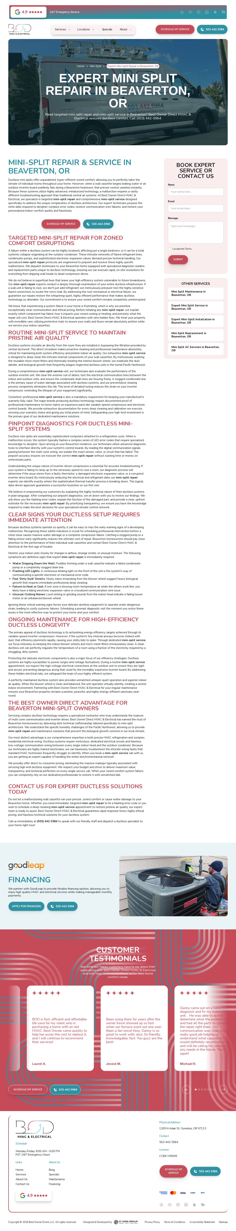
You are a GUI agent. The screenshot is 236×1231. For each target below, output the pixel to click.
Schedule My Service (175, 29)
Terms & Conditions (174, 1222)
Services (21, 1174)
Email (171, 201)
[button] (63, 29)
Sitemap (223, 1222)
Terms (188, 249)
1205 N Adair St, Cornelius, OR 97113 (182, 1128)
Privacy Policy (152, 1222)
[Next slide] (223, 1089)
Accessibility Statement (202, 1222)
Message (173, 218)
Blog (52, 1170)
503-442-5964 (168, 1142)
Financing (54, 1184)
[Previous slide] (186, 1089)
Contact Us (22, 1184)
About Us (21, 1179)
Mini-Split (95, 66)
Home (80, 66)
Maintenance (57, 1179)
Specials (54, 1174)
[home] (19, 29)
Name (171, 184)
